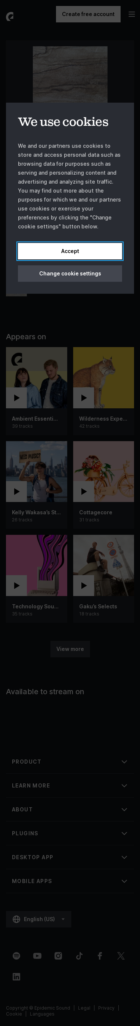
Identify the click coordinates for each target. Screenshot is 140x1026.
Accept (70, 251)
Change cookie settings (70, 273)
